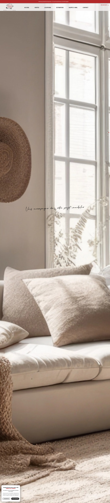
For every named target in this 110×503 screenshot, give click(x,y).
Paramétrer (6, 498)
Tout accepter (15, 498)
